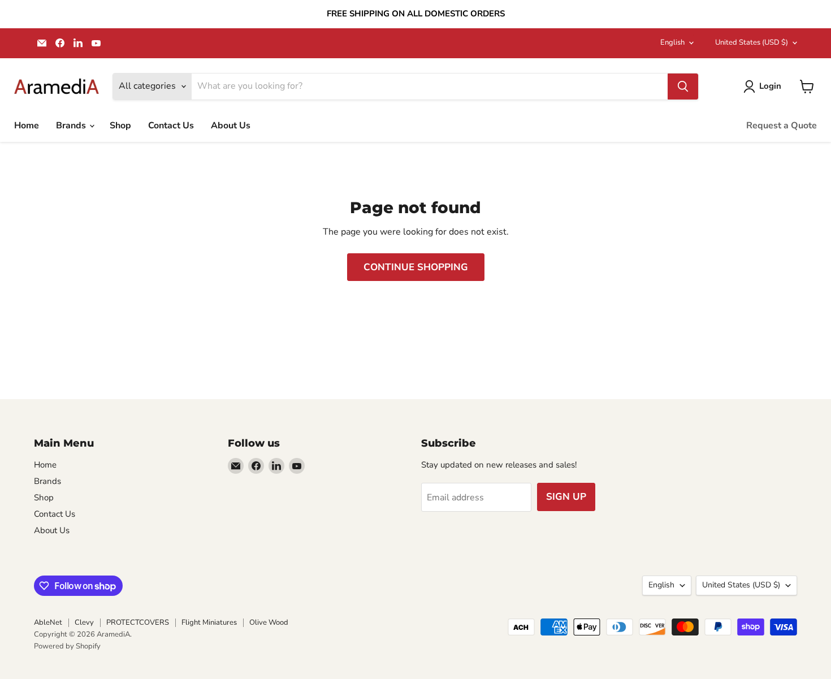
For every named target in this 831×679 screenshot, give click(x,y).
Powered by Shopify (67, 646)
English (672, 42)
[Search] (683, 86)
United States (751, 42)
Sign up (566, 496)
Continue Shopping (415, 267)
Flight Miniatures (209, 622)
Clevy (84, 622)
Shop (120, 125)
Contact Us (171, 125)
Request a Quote (781, 125)
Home (26, 125)
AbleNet (48, 622)
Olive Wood (268, 622)
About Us (230, 125)
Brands (72, 125)
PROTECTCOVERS (137, 622)
